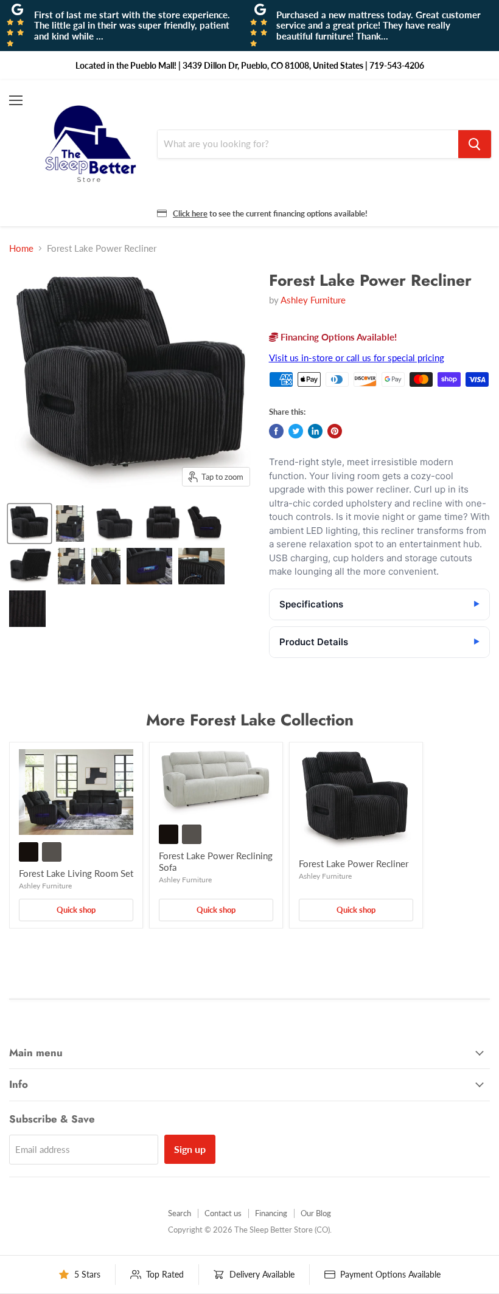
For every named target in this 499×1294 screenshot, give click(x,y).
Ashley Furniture (313, 299)
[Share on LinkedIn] (315, 431)
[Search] (474, 144)
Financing (271, 1213)
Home (21, 248)
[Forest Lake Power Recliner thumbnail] (29, 523)
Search (179, 1213)
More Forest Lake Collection (250, 720)
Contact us (223, 1213)
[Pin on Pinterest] (334, 431)
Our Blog (316, 1213)
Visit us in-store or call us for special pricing (356, 357)
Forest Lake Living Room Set (76, 873)
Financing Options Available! (337, 336)
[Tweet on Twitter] (295, 431)
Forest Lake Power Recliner (353, 863)
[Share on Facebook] (276, 431)
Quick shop (76, 910)
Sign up (190, 1149)
